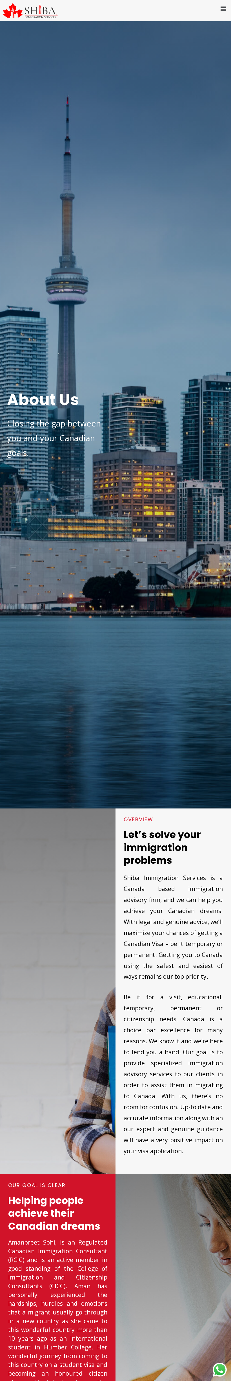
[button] (223, 8)
